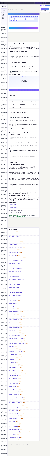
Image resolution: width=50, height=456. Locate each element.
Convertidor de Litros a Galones (4, 396)
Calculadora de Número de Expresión (4, 255)
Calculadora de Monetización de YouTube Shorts (16, 338)
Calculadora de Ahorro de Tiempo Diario (14, 258)
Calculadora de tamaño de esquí (4, 416)
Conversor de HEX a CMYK (4, 276)
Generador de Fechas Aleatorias (4, 124)
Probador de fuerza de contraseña (4, 201)
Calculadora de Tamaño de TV (13, 426)
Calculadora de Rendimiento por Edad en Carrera (4, 434)
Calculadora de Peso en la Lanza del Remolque (15, 399)
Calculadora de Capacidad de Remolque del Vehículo (16, 373)
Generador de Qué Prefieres (13, 439)
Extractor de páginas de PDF (4, 355)
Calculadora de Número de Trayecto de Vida (4, 171)
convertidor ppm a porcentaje (4, 70)
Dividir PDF (2, 367)
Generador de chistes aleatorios (4, 321)
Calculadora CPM (3, 105)
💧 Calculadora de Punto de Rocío (14, 354)
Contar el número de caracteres (4, 265)
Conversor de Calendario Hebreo (4, 198)
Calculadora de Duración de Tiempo (4, 60)
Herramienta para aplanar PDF (4, 351)
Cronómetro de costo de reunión (13, 290)
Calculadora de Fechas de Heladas (14, 378)
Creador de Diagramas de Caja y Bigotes (4, 254)
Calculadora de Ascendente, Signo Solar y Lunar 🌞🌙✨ (4, 29)
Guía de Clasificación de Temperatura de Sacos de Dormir (17, 407)
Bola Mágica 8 (3, 71)
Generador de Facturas (12, 421)
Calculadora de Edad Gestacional (4, 81)
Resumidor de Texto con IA (4, 381)
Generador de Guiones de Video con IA (4, 341)
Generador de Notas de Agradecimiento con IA (4, 336)
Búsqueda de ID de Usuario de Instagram (4, 45)
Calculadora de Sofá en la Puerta (4, 450)
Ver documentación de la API (21, 216)
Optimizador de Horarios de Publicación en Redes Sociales (17, 343)
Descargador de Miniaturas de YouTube (4, 56)
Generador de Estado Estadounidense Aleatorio (4, 160)
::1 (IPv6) (16, 20)
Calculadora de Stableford (4, 420)
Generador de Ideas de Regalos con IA (14, 416)
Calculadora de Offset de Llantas (13, 432)
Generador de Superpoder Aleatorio (4, 120)
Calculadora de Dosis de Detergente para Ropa (15, 247)
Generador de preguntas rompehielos (4, 329)
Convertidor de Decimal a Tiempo (4, 93)
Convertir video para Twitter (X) (4, 302)
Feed (28, 444)
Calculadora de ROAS (12, 348)
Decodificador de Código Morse (4, 266)
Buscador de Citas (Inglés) (13, 255)
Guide (30, 444)
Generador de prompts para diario (4, 314)
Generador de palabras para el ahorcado (4, 325)
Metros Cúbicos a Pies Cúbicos (4, 386)
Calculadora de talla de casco (4, 411)
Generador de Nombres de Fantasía (4, 310)
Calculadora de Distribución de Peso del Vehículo (16, 397)
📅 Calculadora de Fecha (4, 33)
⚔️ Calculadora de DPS (12, 362)
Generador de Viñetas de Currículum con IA (4, 347)
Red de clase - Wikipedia (13, 207)
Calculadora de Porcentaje (4, 246)
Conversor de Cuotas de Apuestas (14, 423)
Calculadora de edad (12, 231)
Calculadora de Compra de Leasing (4, 445)
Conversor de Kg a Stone (4, 397)
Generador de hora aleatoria (4, 149)
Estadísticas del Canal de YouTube (14, 332)
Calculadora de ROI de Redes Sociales (14, 341)
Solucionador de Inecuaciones (4, 261)
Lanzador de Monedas (4, 127)
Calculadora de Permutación (4, 111)
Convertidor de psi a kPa (4, 89)
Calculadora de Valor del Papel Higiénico (15, 295)
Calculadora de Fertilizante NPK (13, 375)
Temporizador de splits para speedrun (14, 437)
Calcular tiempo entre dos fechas (4, 138)
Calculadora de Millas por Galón (13, 250)
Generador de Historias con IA (4, 378)
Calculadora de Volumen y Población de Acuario (16, 260)
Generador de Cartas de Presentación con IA (4, 348)
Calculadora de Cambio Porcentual (4, 186)
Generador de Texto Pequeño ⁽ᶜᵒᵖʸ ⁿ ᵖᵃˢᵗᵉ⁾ (4, 220)
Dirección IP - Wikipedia (13, 204)
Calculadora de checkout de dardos (4, 422)
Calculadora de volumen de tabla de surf (4, 408)
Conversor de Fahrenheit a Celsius (4, 404)
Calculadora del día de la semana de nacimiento (4, 165)
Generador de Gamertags (4, 303)
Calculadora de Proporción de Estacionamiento (15, 268)
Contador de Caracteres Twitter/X (14, 325)
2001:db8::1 (12, 20)
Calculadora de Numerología (4, 55)
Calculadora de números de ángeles (4, 250)
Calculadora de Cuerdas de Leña (4, 452)
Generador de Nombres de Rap (4, 307)
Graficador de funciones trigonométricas (4, 285)
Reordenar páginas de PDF (4, 360)
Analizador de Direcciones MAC (4, 225)
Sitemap (26, 444)
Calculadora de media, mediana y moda (4, 243)
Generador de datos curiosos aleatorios (4, 322)
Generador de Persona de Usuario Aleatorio (4, 161)
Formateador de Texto (4, 104)
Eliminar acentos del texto (4, 34)
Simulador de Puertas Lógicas (4, 141)
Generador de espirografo (12, 386)
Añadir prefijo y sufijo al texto (4, 221)
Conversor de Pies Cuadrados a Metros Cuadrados (4, 389)
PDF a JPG (2, 366)
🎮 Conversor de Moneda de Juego (14, 367)
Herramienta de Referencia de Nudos (14, 408)
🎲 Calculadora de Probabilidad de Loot (14, 365)
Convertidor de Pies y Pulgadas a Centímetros (4, 41)
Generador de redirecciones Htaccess (3, 22)
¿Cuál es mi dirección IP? (3, 12)
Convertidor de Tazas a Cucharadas (4, 258)
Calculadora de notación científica (4, 119)
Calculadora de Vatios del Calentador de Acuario (16, 402)
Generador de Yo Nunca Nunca (4, 330)
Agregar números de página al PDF (4, 359)
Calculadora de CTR (12, 346)
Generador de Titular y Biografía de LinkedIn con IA (4, 345)
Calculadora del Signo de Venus (4, 40)
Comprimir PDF (3, 164)
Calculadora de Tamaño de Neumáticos (14, 356)
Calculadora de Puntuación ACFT (4, 438)
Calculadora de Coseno (4, 187)
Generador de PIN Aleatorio (4, 231)
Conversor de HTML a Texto (4, 202)
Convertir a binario (24, 27)
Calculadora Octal (3, 75)
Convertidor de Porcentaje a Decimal (4, 270)
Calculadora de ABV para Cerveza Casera (15, 265)
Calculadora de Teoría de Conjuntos (4, 217)
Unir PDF (2, 224)
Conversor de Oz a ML (4, 392)
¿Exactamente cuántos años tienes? (14, 239)
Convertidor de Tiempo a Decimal (4, 108)
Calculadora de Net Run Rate (4, 426)
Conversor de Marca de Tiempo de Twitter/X (15, 333)
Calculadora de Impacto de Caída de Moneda (15, 273)
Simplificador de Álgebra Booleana (4, 296)
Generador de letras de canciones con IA (4, 375)
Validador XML (3, 146)
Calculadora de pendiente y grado (4, 131)
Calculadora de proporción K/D (4, 427)
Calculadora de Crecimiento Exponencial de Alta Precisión (4, 169)
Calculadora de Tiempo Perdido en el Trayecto (15, 292)
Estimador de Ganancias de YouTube (14, 319)
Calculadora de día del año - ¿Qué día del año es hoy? (4, 30)
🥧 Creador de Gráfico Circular (4, 291)
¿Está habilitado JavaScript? (13, 244)
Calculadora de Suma (3, 52)
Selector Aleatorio (3, 79)
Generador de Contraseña (4, 101)
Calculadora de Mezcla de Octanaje (14, 429)
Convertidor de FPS (3, 96)
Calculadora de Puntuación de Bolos (4, 239)
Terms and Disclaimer (36, 444)
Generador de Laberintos (12, 249)
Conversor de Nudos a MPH (4, 385)
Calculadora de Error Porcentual (4, 135)
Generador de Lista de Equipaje (13, 383)
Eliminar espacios (3, 66)
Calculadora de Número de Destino (4, 172)
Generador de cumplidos (4, 317)
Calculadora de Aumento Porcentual (4, 145)
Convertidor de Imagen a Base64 (4, 269)
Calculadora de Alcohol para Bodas (14, 276)
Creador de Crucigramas (12, 308)
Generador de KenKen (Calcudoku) (14, 287)
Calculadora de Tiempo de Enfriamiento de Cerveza (16, 279)
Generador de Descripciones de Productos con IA (4, 340)
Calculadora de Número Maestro (4, 64)
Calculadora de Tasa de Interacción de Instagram (16, 316)
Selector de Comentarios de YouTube (14, 324)
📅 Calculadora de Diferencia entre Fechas (4, 49)
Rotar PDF (2, 363)
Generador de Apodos (4, 306)
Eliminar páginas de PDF (4, 362)
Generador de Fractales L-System (14, 389)
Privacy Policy (21, 445)
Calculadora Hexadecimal (4, 67)
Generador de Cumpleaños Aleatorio (4, 100)
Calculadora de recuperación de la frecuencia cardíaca (4, 430)
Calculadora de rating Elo (12, 434)
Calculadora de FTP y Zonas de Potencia (4, 435)
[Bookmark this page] (45, 3)
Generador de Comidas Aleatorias (4, 280)
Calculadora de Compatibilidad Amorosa (4, 36)
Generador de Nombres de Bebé (13, 424)
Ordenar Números (3, 86)
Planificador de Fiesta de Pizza (13, 266)
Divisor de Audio (3, 94)
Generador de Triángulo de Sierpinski (14, 394)
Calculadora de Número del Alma (4, 97)
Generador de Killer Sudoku (13, 300)
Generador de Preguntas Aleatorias (4, 333)
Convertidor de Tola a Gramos (4, 371)
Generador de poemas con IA (4, 377)
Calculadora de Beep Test (4, 437)
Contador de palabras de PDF (4, 356)
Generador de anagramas (4, 183)
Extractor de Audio (3, 205)
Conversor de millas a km (4, 401)
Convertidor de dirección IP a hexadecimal (15, 242)
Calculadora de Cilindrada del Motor (4, 449)
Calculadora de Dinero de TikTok (13, 330)
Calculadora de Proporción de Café (14, 236)
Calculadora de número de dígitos (4, 232)
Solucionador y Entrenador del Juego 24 (15, 284)
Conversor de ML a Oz (4, 393)
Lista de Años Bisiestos (4, 142)
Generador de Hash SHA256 (4, 156)
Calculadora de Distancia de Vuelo (14, 381)
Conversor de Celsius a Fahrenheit (4, 405)
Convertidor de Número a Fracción (4, 295)
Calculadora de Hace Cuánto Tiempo (4, 209)
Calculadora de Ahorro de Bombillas (14, 298)
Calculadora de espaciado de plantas (14, 263)
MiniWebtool (14, 212)
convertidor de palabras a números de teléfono (15, 257)
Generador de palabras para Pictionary (4, 326)
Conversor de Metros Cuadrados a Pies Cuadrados (4, 390)
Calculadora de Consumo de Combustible (15, 370)
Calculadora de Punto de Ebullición (4, 213)
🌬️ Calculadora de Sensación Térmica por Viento (16, 351)
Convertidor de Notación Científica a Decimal (4, 190)
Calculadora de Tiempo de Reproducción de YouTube (16, 335)
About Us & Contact (26, 445)
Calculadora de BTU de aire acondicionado (15, 233)
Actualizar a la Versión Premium (45, 8)
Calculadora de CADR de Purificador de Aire (4, 453)
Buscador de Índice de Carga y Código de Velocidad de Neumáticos (18, 431)
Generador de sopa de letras (4, 116)
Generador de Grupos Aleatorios (4, 153)
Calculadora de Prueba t (4, 176)
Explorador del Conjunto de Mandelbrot (14, 391)
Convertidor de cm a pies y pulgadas (4, 37)
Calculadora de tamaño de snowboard (4, 415)
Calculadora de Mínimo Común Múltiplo (4, 273)
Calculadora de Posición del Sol (4, 130)
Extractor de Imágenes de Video (4, 59)
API (32, 444)
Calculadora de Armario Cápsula (13, 410)
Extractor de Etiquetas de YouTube (14, 322)
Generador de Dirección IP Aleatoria (3, 15)
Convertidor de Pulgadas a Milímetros (4, 400)
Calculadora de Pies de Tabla (4, 300)
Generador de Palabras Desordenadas (14, 311)
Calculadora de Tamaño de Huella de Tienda (15, 405)
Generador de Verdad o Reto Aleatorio (4, 240)
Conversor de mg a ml (4, 382)
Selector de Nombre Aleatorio (4, 51)
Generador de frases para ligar (4, 318)
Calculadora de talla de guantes (4, 412)
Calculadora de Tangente (4, 251)
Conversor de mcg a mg (4, 374)
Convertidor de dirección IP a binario (14, 241)
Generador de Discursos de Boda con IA (4, 337)
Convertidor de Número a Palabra (14, 252)
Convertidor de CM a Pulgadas (4, 191)
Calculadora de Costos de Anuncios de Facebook (16, 340)
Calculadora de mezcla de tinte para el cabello (15, 413)
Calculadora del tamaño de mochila (4, 407)
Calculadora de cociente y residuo (4, 115)
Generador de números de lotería (4, 281)
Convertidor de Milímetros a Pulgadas (4, 247)
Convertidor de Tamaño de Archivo (4, 157)
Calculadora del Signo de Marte (4, 154)
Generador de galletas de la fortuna (4, 311)
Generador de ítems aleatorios (4, 284)
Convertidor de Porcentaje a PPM (4, 82)
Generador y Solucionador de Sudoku (14, 282)
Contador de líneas (3, 126)
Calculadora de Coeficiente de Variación (4, 112)
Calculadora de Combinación (4, 63)
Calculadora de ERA (3, 206)
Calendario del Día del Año (4, 44)
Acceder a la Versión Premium (45, 10)
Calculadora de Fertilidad (4, 277)
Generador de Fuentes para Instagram (14, 327)
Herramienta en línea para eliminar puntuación (4, 175)
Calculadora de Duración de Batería (4, 168)
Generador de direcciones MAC (4, 216)
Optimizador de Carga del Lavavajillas (14, 415)
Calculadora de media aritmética (4, 235)
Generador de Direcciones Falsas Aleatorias (3, 19)
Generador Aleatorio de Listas (4, 74)
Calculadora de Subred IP (12, 314)
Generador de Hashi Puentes (13, 303)
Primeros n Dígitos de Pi (4, 123)
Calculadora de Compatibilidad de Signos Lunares (4, 184)
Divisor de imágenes (3, 90)
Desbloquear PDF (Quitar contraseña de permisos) (4, 352)
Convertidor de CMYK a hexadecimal (4, 228)
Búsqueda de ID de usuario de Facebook (4, 48)
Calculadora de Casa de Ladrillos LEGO (14, 274)
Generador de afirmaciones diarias (4, 315)
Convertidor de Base (3, 262)
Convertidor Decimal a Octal (4, 210)
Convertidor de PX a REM (4, 370)
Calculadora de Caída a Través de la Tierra (15, 271)
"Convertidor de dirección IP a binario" (14, 211)
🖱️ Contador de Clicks (12, 357)
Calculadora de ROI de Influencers (14, 349)
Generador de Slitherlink (12, 306)
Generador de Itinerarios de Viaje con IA (14, 418)
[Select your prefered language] (43, 3)
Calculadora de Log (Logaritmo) (4, 292)
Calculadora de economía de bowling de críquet (4, 423)
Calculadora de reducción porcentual (4, 134)
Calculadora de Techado (4, 236)
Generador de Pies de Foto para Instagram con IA (4, 344)
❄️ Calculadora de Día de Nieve (13, 359)
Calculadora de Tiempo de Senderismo (4, 431)
